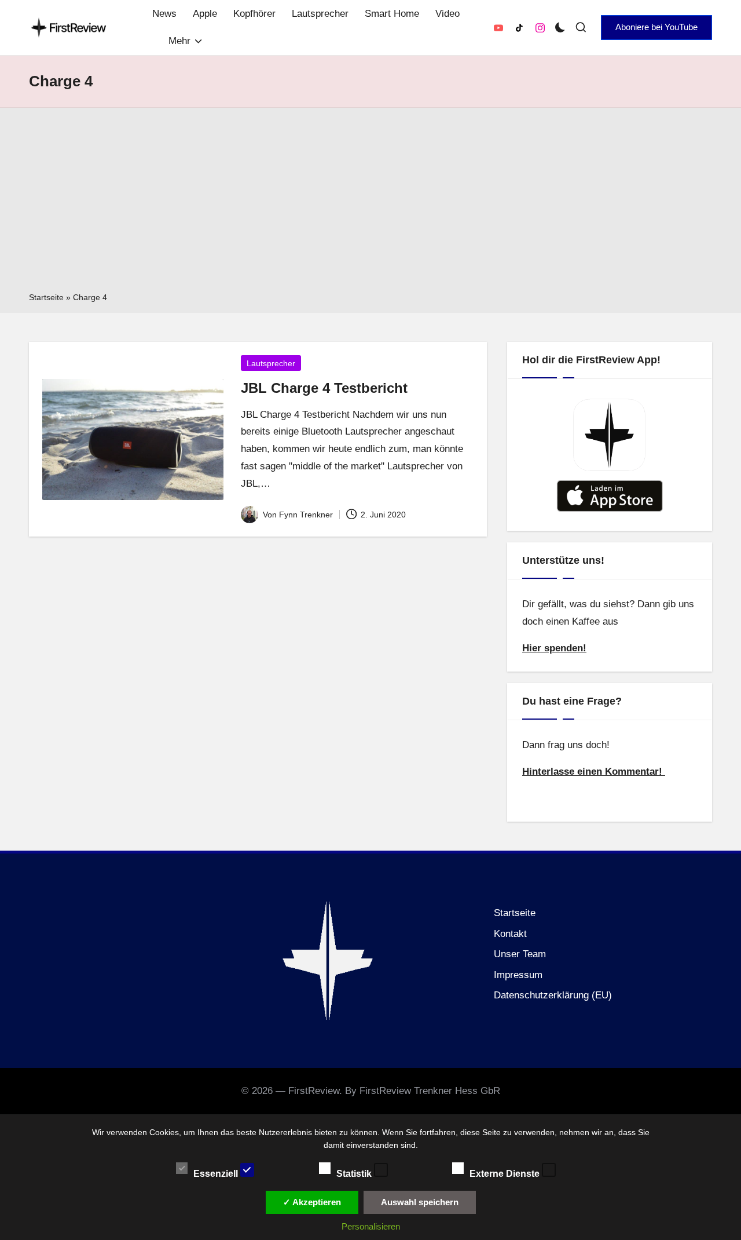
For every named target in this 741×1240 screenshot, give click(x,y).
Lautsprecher (271, 363)
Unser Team (520, 954)
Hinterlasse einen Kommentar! (593, 771)
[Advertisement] (370, 203)
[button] (656, 27)
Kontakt (510, 933)
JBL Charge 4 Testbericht (324, 388)
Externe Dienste (505, 1173)
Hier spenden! (554, 648)
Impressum (518, 974)
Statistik (355, 1173)
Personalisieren (371, 1226)
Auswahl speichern (419, 1202)
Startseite (46, 297)
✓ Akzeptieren (312, 1202)
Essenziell (216, 1173)
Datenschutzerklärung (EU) (553, 995)
